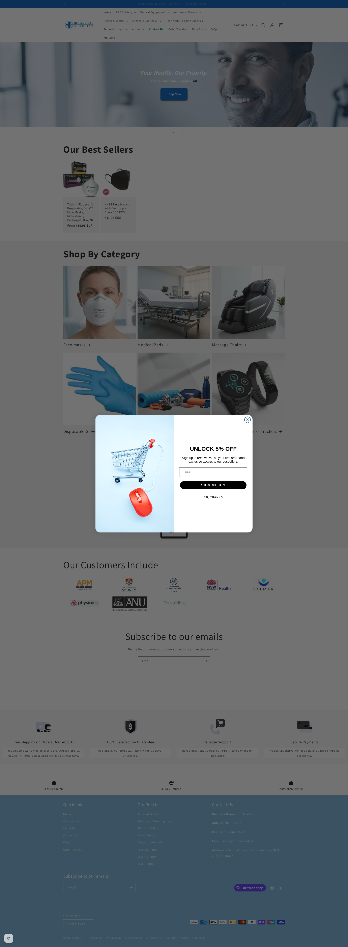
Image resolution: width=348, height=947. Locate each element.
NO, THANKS (213, 497)
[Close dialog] (247, 420)
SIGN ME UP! (213, 485)
